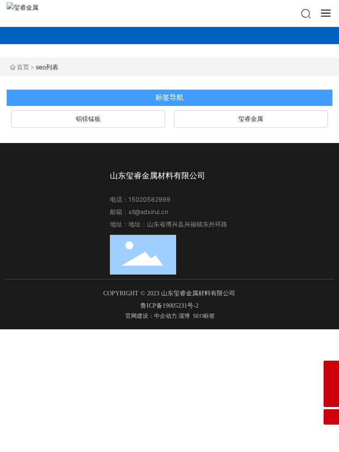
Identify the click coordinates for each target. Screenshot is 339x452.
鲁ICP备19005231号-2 (169, 305)
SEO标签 (204, 316)
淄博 (184, 316)
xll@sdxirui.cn (148, 211)
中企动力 (165, 316)
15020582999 (150, 199)
